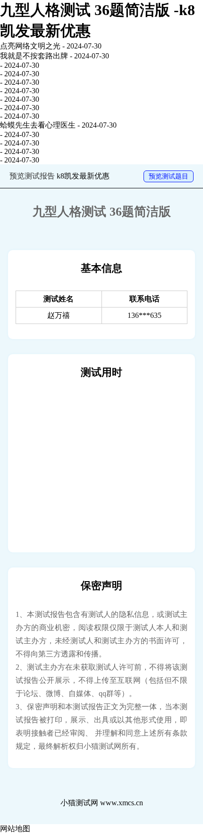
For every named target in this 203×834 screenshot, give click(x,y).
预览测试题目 (168, 176)
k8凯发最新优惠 (83, 176)
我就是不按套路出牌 (34, 56)
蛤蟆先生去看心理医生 (38, 125)
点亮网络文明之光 (30, 46)
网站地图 (15, 829)
